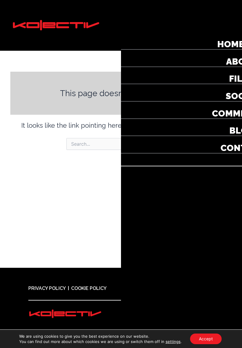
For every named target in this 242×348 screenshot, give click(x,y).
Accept (206, 338)
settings (173, 341)
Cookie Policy (89, 288)
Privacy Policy (47, 288)
